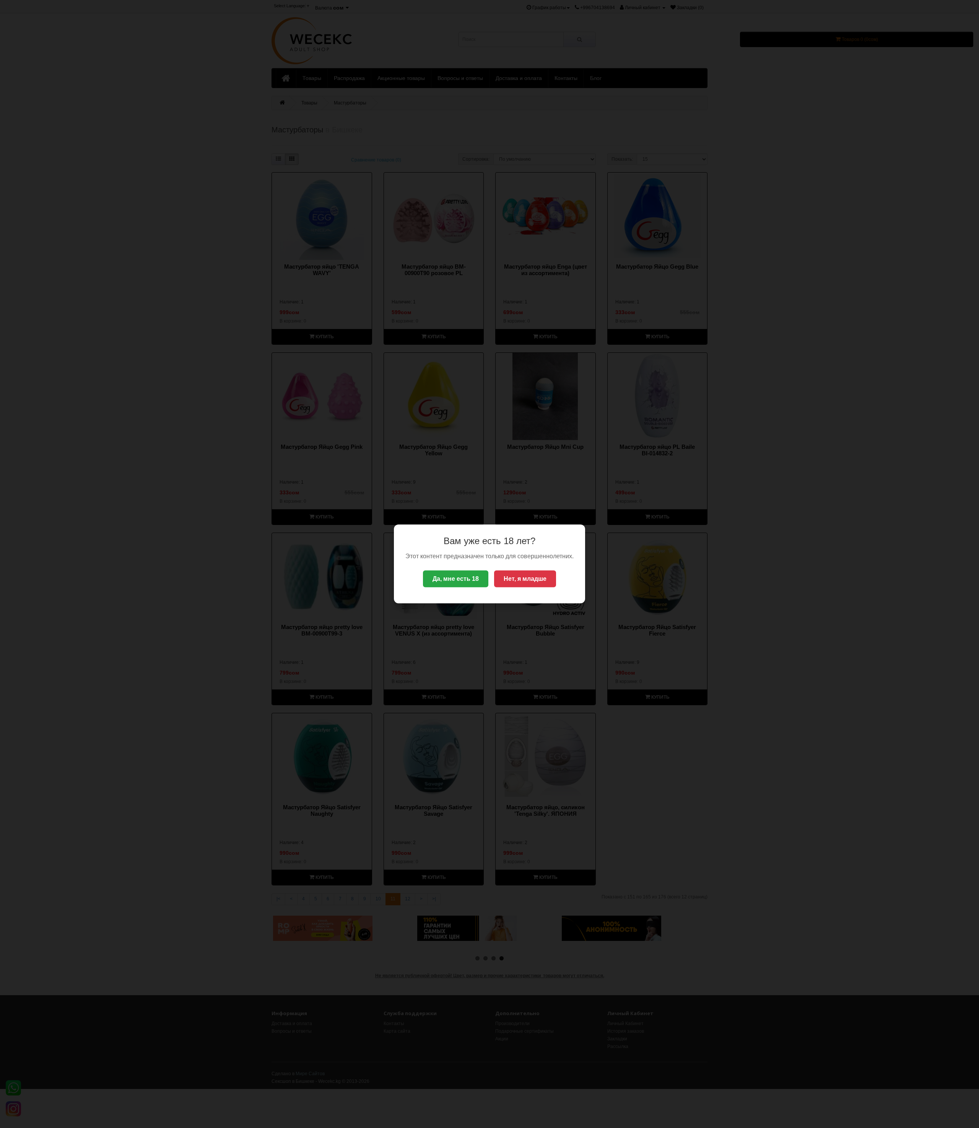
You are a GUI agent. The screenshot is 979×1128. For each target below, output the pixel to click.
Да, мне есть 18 (456, 578)
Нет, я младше (525, 578)
